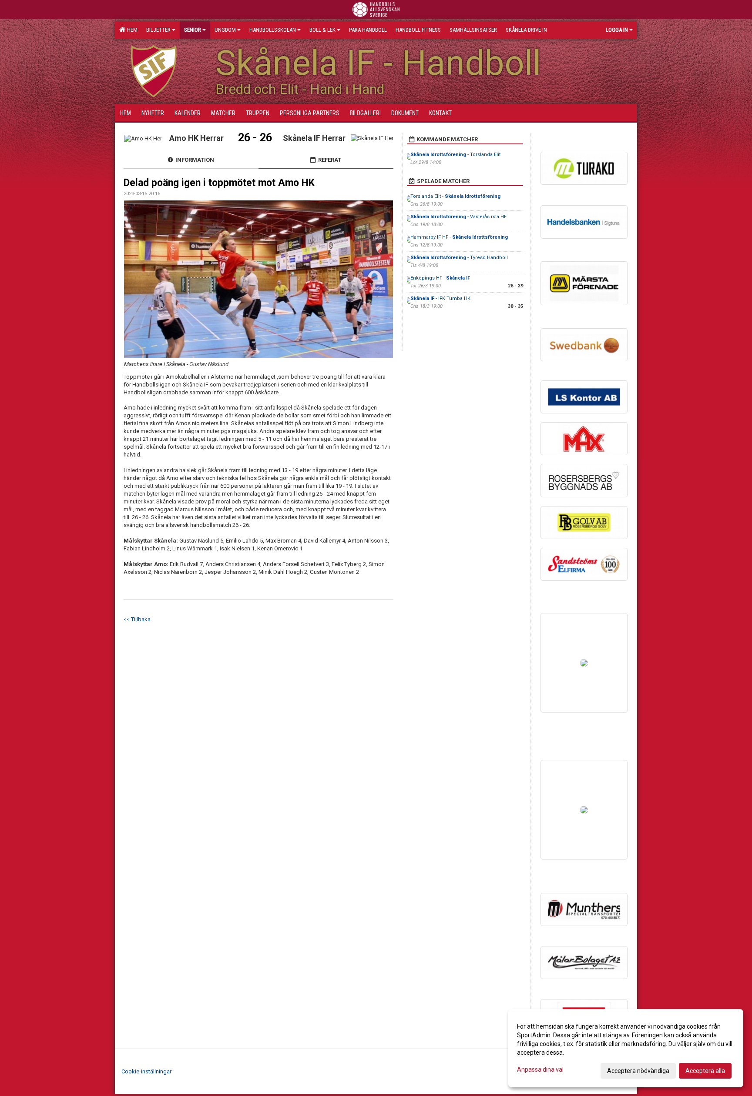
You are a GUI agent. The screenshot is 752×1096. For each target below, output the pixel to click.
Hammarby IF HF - (459, 237)
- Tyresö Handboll (459, 257)
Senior (192, 30)
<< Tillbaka (137, 619)
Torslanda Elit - (455, 196)
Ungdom (225, 30)
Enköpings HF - (440, 278)
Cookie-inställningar (146, 1071)
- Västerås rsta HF (458, 217)
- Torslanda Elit (455, 154)
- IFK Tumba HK (440, 298)
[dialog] (625, 1048)
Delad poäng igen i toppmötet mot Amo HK (219, 183)
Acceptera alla (705, 1070)
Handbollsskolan (272, 30)
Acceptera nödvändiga (638, 1070)
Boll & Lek (322, 30)
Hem (131, 30)
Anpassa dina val (540, 1069)
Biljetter (158, 30)
